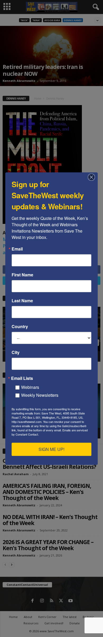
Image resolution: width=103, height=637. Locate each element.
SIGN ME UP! (51, 449)
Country (20, 326)
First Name (22, 275)
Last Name (22, 301)
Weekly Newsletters (39, 395)
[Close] (93, 177)
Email (17, 249)
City (16, 352)
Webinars (30, 387)
